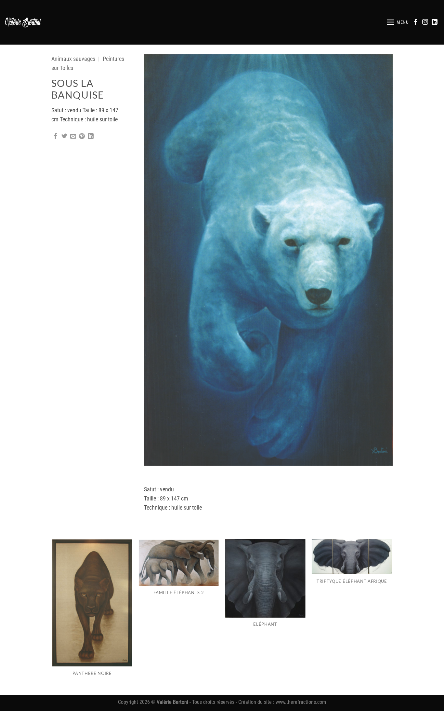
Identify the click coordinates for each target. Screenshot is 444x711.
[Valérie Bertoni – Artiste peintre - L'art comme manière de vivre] (23, 22)
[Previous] (53, 616)
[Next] (392, 616)
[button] (397, 22)
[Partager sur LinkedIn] (91, 136)
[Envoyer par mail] (73, 136)
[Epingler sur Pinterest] (82, 136)
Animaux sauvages (73, 59)
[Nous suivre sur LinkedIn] (434, 22)
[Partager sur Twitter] (64, 136)
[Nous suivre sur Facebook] (416, 22)
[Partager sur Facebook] (56, 136)
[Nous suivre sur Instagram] (425, 22)
